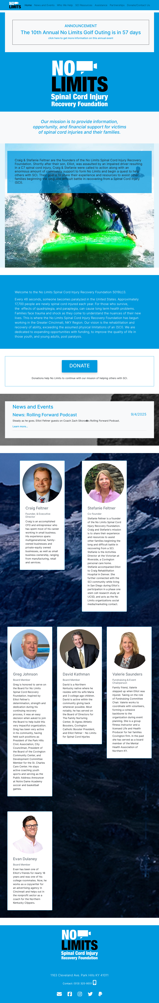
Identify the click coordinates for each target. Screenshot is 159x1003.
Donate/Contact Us (138, 5)
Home (28, 5)
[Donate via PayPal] (100, 994)
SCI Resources (83, 5)
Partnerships (117, 5)
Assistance (101, 5)
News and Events (44, 5)
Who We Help (65, 5)
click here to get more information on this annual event (80, 38)
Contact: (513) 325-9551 (78, 983)
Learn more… (20, 426)
